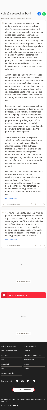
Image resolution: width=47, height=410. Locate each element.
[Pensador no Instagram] (11, 381)
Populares (4, 355)
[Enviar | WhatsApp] (44, 14)
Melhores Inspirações (8, 346)
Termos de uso (29, 360)
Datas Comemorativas (9, 351)
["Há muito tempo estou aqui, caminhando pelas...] (40, 245)
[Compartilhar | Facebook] (39, 14)
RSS (2, 369)
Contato (26, 364)
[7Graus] (15, 405)
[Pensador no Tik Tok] (34, 381)
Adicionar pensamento (17, 295)
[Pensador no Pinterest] (22, 381)
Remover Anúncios (7, 373)
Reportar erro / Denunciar (33, 355)
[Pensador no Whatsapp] (28, 381)
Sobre (3, 360)
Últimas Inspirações (30, 346)
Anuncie (26, 369)
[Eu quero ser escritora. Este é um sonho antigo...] (40, 204)
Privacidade (5, 364)
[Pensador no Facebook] (16, 381)
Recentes (27, 351)
